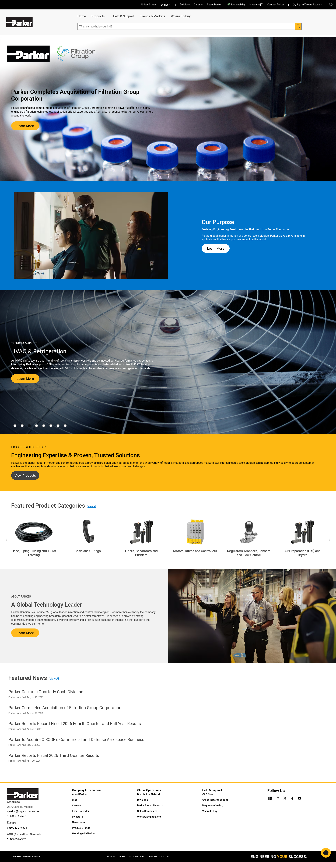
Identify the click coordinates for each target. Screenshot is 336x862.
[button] (167, 5)
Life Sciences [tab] (43, 425)
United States (148, 4)
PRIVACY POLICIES (137, 857)
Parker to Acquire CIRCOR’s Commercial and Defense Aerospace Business (76, 739)
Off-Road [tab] (50, 425)
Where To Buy (181, 16)
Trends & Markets (152, 16)
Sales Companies (147, 811)
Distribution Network (148, 794)
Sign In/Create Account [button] (309, 4)
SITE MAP (112, 857)
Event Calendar (80, 811)
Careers (198, 4)
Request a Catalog (212, 805)
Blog (75, 800)
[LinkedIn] (270, 798)
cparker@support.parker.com (24, 811)
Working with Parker (83, 833)
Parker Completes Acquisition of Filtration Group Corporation (64, 707)
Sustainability (237, 4)
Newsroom (78, 822)
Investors (255, 4)
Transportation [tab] (65, 425)
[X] (285, 798)
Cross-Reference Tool (215, 800)
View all (92, 506)
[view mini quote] (331, 5)
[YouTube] (299, 798)
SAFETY (123, 857)
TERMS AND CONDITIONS (158, 857)
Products (98, 16)
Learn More (25, 126)
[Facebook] (292, 798)
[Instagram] (277, 798)
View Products (25, 476)
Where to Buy (209, 811)
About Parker (214, 4)
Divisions (185, 4)
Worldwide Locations (149, 816)
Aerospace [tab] (14, 425)
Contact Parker (275, 4)
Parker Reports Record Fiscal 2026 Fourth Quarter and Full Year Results (74, 723)
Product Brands (81, 827)
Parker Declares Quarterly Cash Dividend (45, 691)
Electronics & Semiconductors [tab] (22, 425)
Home (82, 16)
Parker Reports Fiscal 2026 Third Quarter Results (53, 755)
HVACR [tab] (29, 425)
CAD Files (207, 794)
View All (54, 678)
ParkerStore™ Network (150, 805)
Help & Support (123, 16)
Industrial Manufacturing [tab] (36, 425)
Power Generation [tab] (58, 425)
